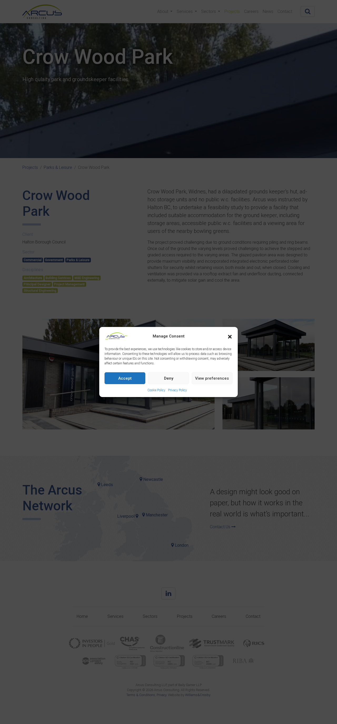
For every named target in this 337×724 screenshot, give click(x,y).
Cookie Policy (156, 390)
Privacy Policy (177, 390)
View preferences (212, 378)
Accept (125, 378)
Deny (168, 378)
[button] (229, 336)
